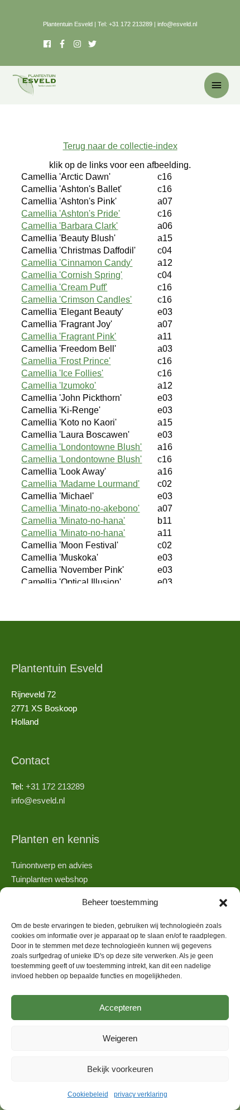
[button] (223, 902)
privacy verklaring (140, 1094)
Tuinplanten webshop (49, 879)
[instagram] (80, 44)
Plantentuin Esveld (68, 24)
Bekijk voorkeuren (120, 1069)
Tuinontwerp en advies (52, 865)
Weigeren (120, 1038)
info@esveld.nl (177, 24)
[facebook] (50, 44)
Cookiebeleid (88, 1094)
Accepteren (120, 1007)
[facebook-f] (65, 44)
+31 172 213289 (130, 24)
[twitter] (94, 44)
